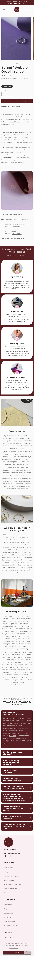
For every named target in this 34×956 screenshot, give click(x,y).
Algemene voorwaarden (12, 884)
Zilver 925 (7, 86)
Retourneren (8, 868)
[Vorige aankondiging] (3, 2)
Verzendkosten (19, 78)
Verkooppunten (9, 921)
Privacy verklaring (10, 888)
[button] (4, 9)
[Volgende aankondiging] (30, 2)
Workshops (8, 904)
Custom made (9, 937)
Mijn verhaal (8, 917)
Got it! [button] (17, 952)
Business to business (11, 925)
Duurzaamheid (9, 913)
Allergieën (7, 872)
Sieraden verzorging (11, 876)
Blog (5, 909)
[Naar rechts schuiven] (21, 64)
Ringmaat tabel (9, 880)
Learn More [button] (13, 948)
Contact (6, 893)
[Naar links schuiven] (13, 64)
